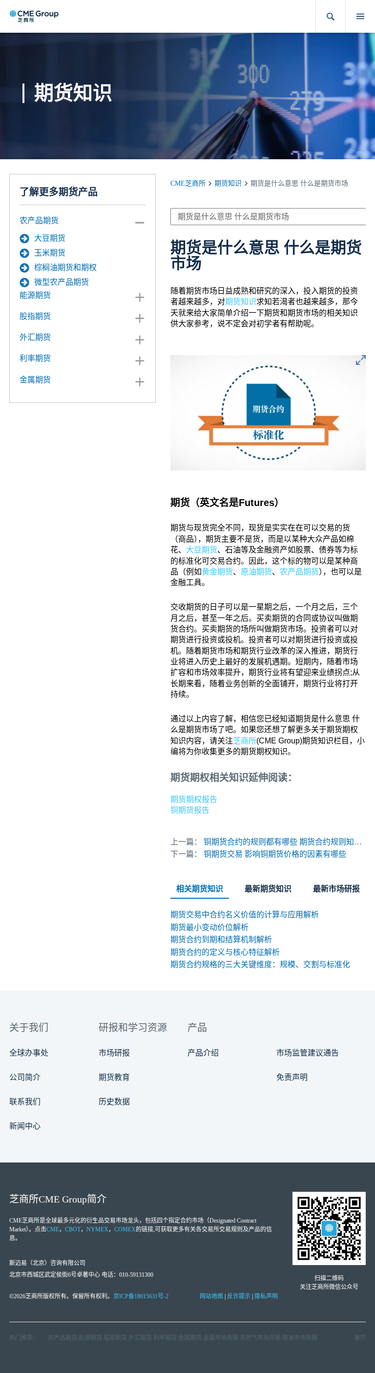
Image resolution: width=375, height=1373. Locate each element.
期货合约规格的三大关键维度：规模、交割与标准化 (260, 964)
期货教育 (114, 1077)
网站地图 (211, 1296)
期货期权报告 (193, 799)
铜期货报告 (189, 810)
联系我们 (25, 1102)
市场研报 (114, 1053)
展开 (360, 1337)
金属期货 (35, 380)
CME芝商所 (188, 183)
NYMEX (97, 1229)
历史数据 (114, 1102)
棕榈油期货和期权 (65, 267)
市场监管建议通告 (307, 1053)
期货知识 (228, 183)
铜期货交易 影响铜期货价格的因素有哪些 (275, 854)
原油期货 (256, 572)
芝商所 (244, 741)
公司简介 (25, 1077)
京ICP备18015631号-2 (140, 1296)
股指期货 (35, 316)
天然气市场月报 (260, 1337)
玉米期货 (49, 253)
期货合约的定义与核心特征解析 (225, 952)
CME (52, 1229)
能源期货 (35, 295)
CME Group (63, 1199)
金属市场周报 (220, 1337)
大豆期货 (49, 238)
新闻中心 (25, 1126)
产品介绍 (203, 1053)
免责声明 (292, 1077)
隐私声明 (266, 1296)
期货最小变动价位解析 (209, 927)
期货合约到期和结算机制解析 (221, 939)
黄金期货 (217, 572)
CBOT (73, 1229)
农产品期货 (39, 220)
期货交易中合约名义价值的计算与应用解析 (244, 914)
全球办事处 (28, 1053)
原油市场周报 (299, 1337)
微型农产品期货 (61, 282)
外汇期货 (35, 337)
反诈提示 (238, 1296)
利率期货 (35, 358)
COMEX (125, 1229)
